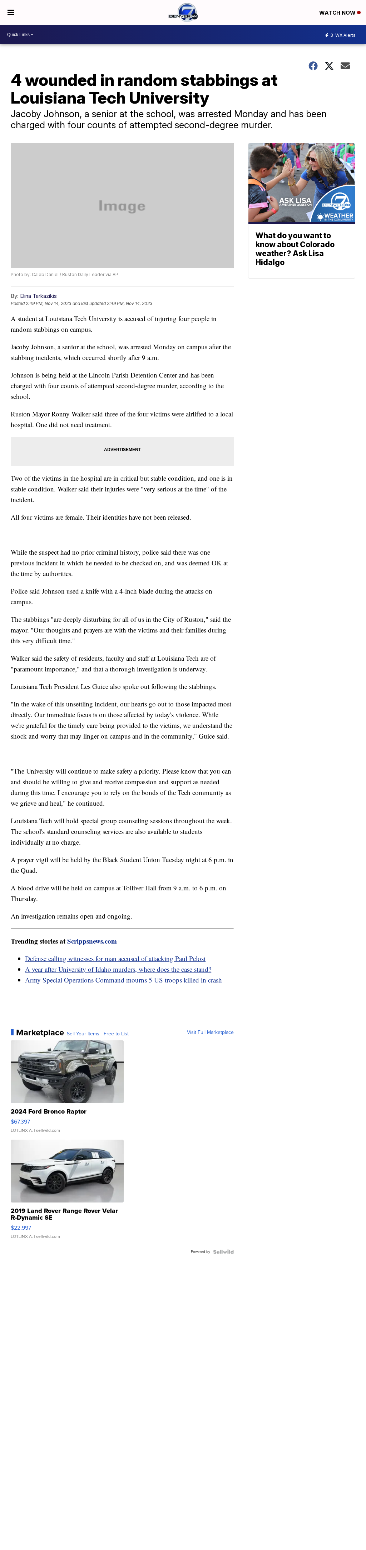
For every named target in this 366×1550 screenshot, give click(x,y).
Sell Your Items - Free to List (98, 1033)
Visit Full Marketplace (210, 1032)
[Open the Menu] (10, 12)
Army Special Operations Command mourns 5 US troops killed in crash (123, 979)
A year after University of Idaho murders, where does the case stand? (118, 969)
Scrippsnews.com (92, 941)
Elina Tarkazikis (38, 295)
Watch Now (338, 12)
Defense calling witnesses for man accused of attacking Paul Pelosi (115, 958)
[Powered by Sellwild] (223, 1251)
